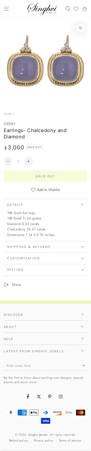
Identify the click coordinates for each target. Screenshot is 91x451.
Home (8, 114)
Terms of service (70, 441)
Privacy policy (43, 441)
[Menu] (6, 9)
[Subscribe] (84, 366)
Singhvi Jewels (38, 435)
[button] (67, 9)
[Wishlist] (76, 9)
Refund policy (18, 441)
